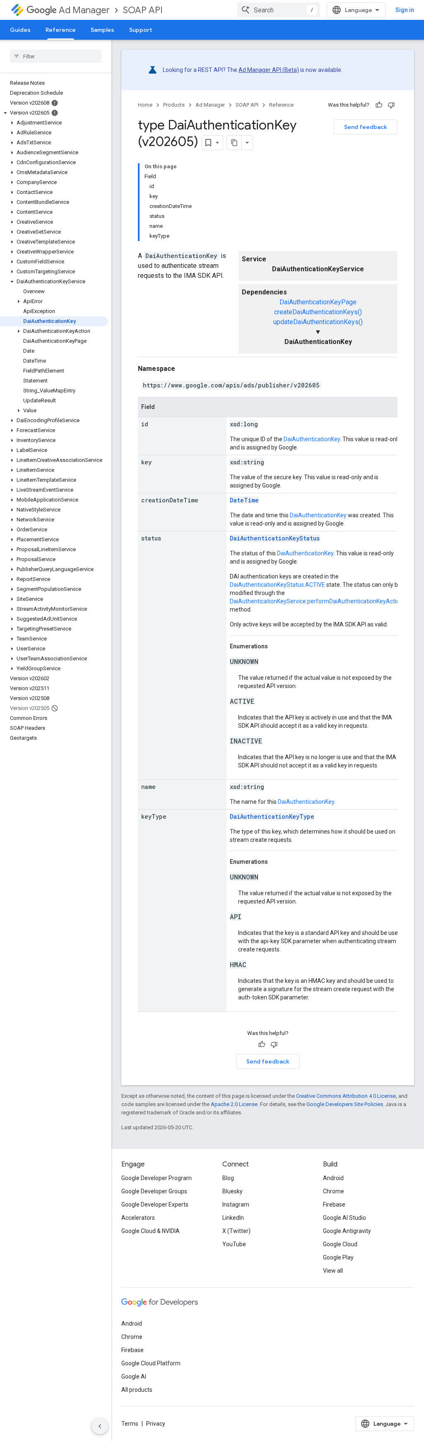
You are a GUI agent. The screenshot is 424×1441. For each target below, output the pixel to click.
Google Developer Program (156, 1178)
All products (136, 1389)
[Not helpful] (391, 105)
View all (333, 1270)
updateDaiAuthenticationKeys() (318, 322)
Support (140, 29)
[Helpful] (379, 105)
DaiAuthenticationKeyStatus (275, 538)
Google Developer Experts (154, 1204)
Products (174, 105)
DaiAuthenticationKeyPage (318, 302)
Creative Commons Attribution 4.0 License (346, 1096)
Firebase (334, 1204)
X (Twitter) (236, 1231)
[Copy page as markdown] (234, 143)
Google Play (338, 1257)
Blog (228, 1178)
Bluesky (232, 1191)
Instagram (235, 1204)
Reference (61, 29)
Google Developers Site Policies (344, 1104)
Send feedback (365, 127)
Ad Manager (84, 10)
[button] (54, 113)
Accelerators (138, 1217)
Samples (102, 29)
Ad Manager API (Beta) (268, 70)
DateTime (244, 500)
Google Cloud (340, 1244)
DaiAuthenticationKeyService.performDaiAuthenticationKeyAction (316, 601)
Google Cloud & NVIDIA (150, 1231)
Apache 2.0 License (234, 1104)
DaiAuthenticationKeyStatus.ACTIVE (277, 584)
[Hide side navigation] (100, 1426)
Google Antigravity (347, 1231)
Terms (129, 1423)
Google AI (133, 1376)
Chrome (333, 1191)
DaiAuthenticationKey (312, 439)
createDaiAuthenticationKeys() (318, 312)
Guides (20, 29)
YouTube (234, 1244)
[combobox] (278, 9)
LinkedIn (233, 1217)
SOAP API (143, 10)
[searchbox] (55, 56)
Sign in (404, 10)
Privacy (155, 1423)
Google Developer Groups (154, 1191)
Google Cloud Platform (151, 1363)
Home (145, 105)
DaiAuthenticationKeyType (272, 816)
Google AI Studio (344, 1217)
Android (333, 1178)
